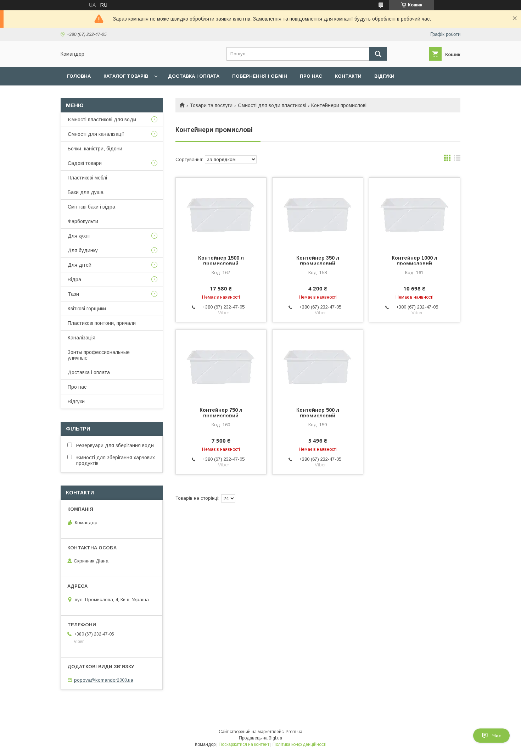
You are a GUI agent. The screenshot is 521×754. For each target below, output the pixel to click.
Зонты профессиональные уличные (99, 355)
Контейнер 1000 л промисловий (414, 260)
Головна (79, 76)
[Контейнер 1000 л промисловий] (414, 213)
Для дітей (79, 265)
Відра (74, 279)
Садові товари (85, 163)
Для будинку (83, 250)
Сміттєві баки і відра (91, 207)
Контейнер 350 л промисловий (317, 260)
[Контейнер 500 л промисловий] (318, 365)
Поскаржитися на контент (244, 744)
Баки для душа (85, 192)
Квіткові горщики (87, 308)
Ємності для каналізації (96, 134)
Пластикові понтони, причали (102, 323)
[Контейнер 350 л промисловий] (318, 213)
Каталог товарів (125, 76)
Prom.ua (294, 731)
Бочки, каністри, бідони (95, 148)
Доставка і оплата (193, 76)
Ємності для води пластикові (272, 105)
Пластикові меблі (87, 178)
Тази (73, 294)
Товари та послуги (211, 105)
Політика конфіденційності (299, 744)
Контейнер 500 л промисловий (317, 412)
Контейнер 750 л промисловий (221, 412)
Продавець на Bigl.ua (260, 738)
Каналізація (81, 337)
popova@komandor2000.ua (103, 680)
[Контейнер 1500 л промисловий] (221, 213)
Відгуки (384, 76)
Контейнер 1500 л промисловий (221, 260)
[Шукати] (378, 54)
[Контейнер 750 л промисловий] (221, 365)
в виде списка (457, 160)
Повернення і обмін (259, 76)
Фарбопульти (83, 221)
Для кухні (79, 236)
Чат (496, 735)
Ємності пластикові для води (102, 119)
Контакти (348, 76)
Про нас (311, 76)
